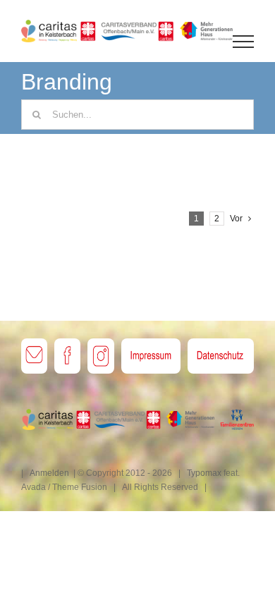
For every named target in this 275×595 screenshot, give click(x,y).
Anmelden (49, 472)
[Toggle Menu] (243, 41)
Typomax (204, 472)
